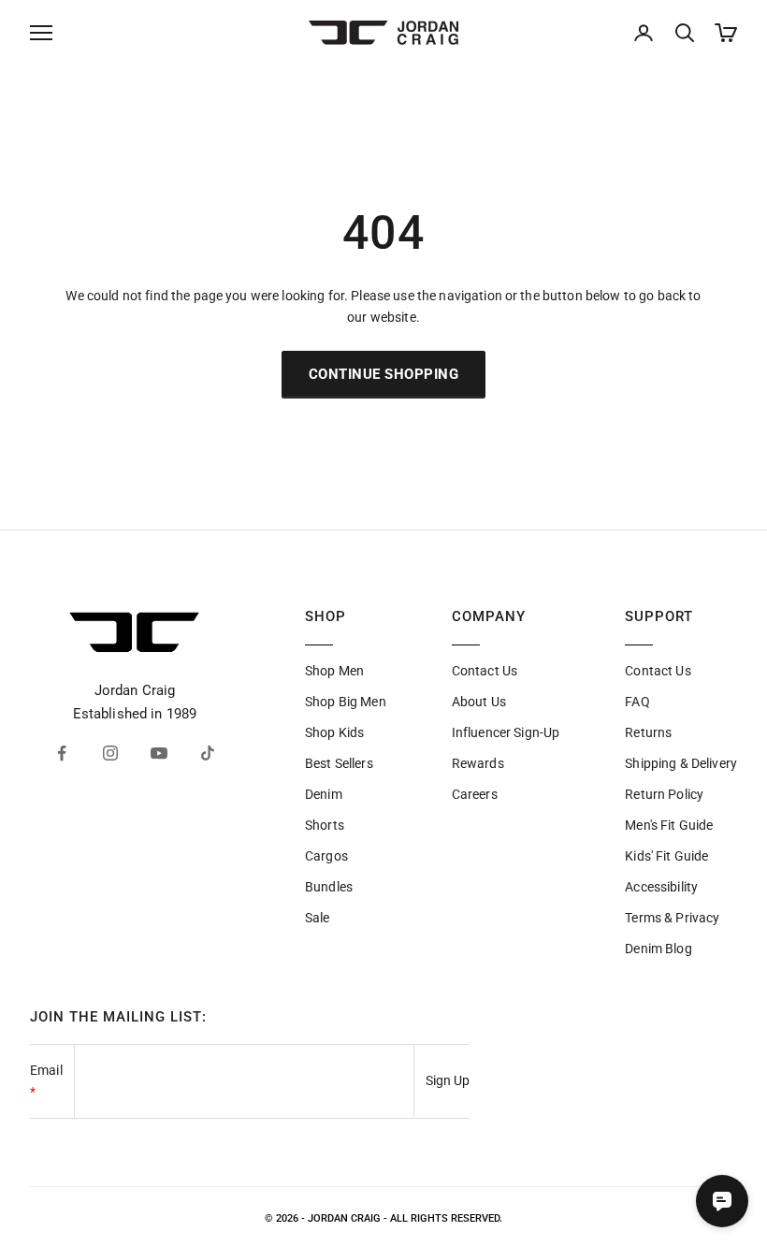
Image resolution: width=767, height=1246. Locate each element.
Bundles (329, 886)
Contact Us (484, 670)
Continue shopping (384, 374)
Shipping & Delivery (681, 763)
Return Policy (664, 794)
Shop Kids (334, 732)
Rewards (478, 763)
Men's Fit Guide (669, 825)
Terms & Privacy (672, 917)
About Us (479, 701)
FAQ (637, 701)
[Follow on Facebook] (61, 753)
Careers (475, 794)
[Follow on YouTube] (159, 753)
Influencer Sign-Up (506, 732)
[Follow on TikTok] (207, 753)
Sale (317, 917)
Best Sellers (339, 763)
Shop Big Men (345, 701)
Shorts (324, 825)
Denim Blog (658, 948)
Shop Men (334, 670)
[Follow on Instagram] (110, 753)
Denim (323, 794)
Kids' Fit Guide (666, 855)
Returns (648, 732)
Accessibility (661, 886)
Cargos (326, 855)
